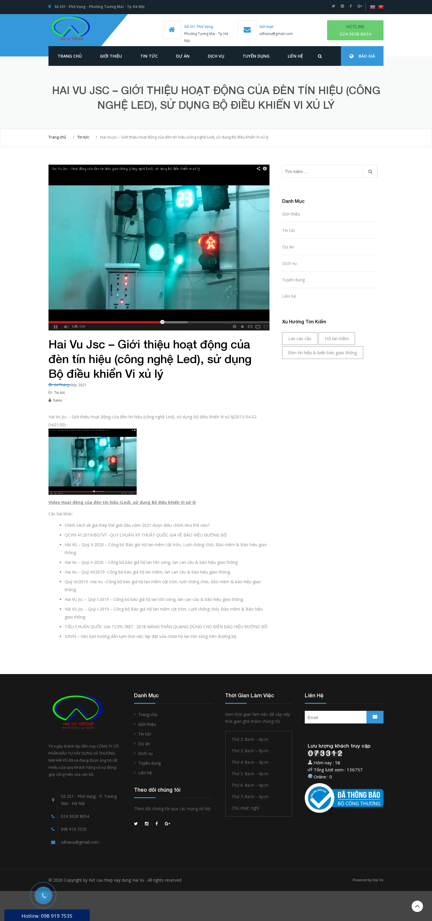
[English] (372, 7)
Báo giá (367, 56)
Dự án (183, 56)
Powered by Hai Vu (368, 880)
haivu (57, 400)
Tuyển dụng (255, 56)
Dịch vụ (216, 56)
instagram (342, 6)
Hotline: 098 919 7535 (47, 915)
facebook (351, 6)
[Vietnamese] (381, 7)
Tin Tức (149, 56)
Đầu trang (417, 906)
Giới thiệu (111, 56)
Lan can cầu (299, 338)
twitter (333, 6)
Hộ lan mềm (337, 338)
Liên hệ (295, 56)
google (360, 6)
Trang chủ (70, 56)
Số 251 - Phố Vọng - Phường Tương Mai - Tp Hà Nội (99, 6)
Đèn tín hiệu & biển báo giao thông (322, 352)
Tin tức (83, 137)
